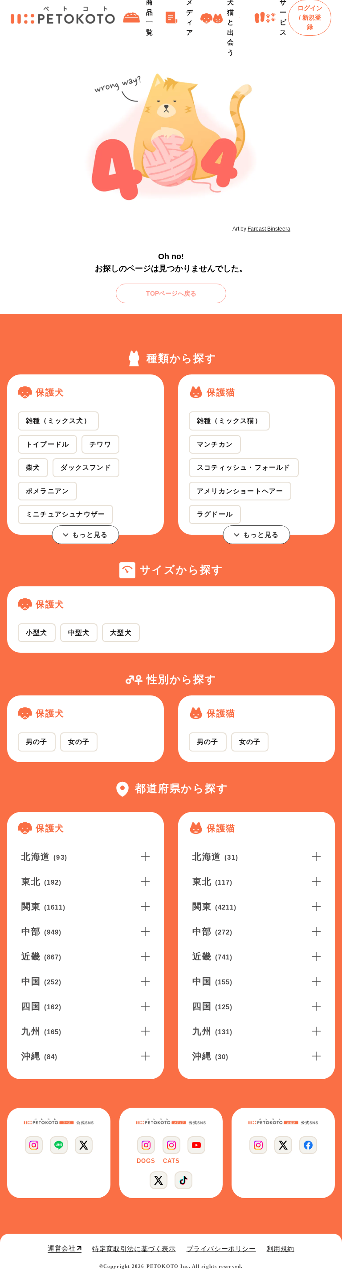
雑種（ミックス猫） (229, 420)
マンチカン (215, 444)
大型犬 (121, 632)
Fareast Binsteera (269, 229)
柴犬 (33, 467)
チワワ (100, 444)
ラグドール (215, 514)
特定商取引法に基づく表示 (133, 1248)
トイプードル (47, 444)
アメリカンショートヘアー (240, 491)
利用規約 (280, 1248)
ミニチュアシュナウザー (65, 514)
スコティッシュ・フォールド (244, 467)
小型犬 (37, 632)
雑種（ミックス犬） (58, 420)
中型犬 (79, 632)
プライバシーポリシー (221, 1248)
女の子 (79, 741)
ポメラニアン (47, 491)
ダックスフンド (86, 467)
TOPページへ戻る (171, 293)
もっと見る (90, 534)
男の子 (37, 741)
